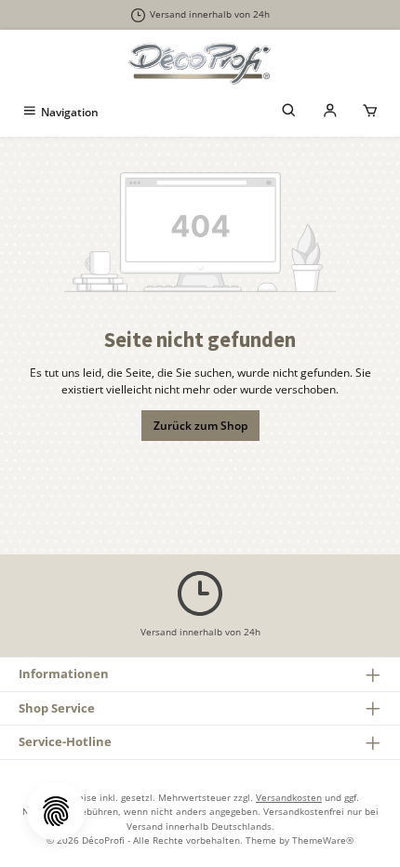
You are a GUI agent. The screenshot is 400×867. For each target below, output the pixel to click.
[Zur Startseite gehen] (200, 63)
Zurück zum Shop (200, 426)
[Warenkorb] (370, 112)
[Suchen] (289, 112)
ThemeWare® (322, 840)
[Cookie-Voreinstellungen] (56, 811)
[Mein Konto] (330, 112)
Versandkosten (289, 797)
